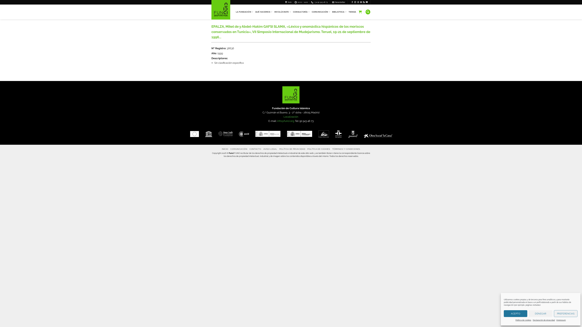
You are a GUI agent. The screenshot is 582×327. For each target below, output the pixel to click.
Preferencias (565, 313)
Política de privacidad (292, 149)
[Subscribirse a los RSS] (364, 2)
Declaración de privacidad (544, 320)
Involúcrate (281, 12)
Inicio (225, 149)
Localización (291, 116)
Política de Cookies (318, 149)
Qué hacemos (262, 12)
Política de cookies (523, 320)
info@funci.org (285, 120)
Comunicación (320, 12)
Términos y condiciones (346, 149)
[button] (338, 2)
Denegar (540, 313)
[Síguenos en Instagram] (355, 2)
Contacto (255, 149)
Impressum (561, 320)
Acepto (515, 313)
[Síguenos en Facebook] (352, 2)
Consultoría (300, 12)
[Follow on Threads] (358, 2)
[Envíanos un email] (361, 2)
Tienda (352, 12)
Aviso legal (270, 149)
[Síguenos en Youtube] (367, 2)
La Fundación (243, 12)
